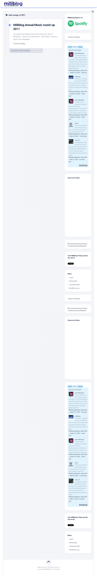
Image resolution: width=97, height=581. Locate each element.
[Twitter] (92, 3)
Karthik (27, 50)
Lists (38, 50)
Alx (59, 569)
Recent (75, 47)
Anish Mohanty (79, 53)
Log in (71, 277)
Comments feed (74, 284)
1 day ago (84, 72)
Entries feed (73, 281)
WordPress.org (74, 288)
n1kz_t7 (77, 140)
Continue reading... (19, 43)
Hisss (76, 123)
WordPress (47, 569)
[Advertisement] (79, 221)
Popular (80, 47)
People (70, 47)
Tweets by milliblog (74, 37)
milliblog (77, 76)
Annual (33, 50)
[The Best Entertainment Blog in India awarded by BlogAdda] (78, 246)
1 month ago (83, 136)
